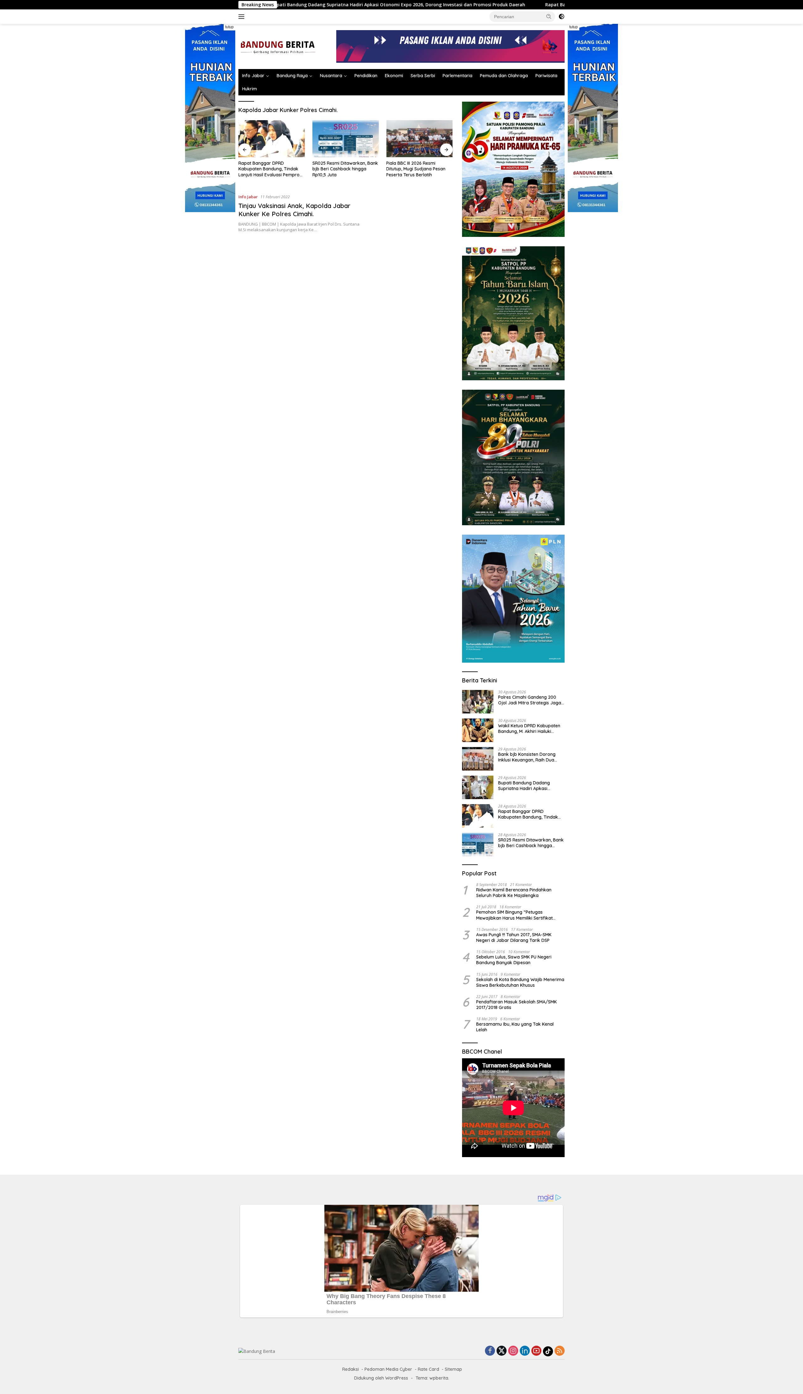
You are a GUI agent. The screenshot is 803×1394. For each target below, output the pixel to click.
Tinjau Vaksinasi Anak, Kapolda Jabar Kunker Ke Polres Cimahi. (294, 210)
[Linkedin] (525, 1351)
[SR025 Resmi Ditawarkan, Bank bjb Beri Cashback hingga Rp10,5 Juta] (345, 139)
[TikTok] (548, 1351)
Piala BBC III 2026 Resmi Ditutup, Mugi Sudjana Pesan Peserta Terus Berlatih (415, 168)
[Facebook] (490, 1351)
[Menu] (242, 16)
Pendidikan (365, 75)
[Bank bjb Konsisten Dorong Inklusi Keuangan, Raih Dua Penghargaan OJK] (477, 759)
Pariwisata (546, 75)
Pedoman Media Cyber (388, 1369)
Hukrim (249, 89)
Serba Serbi (423, 75)
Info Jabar (253, 75)
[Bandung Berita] (277, 46)
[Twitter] (502, 1351)
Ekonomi (394, 75)
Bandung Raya (292, 75)
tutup (229, 27)
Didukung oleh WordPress (381, 1378)
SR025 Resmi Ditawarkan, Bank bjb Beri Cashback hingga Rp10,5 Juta (345, 168)
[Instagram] (513, 1351)
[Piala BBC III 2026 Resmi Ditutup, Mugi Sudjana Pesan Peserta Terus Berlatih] (419, 139)
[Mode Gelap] (561, 16)
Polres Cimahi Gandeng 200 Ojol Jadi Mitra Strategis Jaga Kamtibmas (529, 700)
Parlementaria (457, 75)
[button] (549, 16)
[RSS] (560, 1351)
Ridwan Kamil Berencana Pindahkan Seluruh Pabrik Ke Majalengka (513, 892)
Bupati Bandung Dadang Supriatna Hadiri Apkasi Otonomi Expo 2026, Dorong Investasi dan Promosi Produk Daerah (311, 5)
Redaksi (350, 1369)
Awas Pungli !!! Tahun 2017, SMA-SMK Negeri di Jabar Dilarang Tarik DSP (513, 937)
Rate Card (428, 1369)
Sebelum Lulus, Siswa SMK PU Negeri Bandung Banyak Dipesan (513, 959)
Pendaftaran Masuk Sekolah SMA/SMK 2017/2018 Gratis (516, 1004)
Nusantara (331, 75)
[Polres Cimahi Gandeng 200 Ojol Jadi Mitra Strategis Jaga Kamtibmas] (477, 701)
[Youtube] (536, 1351)
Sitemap (453, 1369)
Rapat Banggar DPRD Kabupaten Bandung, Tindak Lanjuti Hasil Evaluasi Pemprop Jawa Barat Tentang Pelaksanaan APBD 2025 (270, 169)
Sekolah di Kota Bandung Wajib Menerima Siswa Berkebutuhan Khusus (520, 982)
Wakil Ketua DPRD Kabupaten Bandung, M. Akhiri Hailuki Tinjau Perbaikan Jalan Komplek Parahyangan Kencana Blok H (529, 728)
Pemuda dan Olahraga (504, 75)
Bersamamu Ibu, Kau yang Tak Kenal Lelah (515, 1027)
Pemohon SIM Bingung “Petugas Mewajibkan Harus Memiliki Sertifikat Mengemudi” (514, 915)
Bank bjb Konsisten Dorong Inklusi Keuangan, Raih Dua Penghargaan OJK (527, 757)
